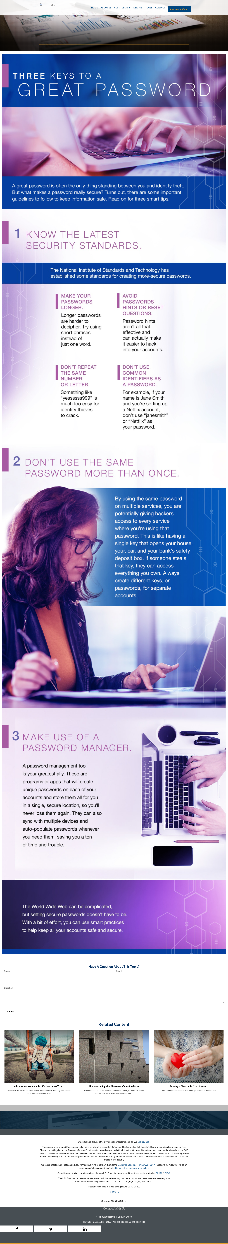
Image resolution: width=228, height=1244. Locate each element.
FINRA (159, 1173)
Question (8, 987)
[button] (106, 8)
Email (119, 971)
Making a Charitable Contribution (188, 1086)
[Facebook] (16, 1229)
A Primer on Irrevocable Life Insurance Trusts (39, 1086)
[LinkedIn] (84, 1229)
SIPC (167, 1173)
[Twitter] (50, 1229)
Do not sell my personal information (131, 1167)
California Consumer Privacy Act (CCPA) (137, 1164)
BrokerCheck (144, 1141)
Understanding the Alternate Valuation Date (114, 1086)
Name (7, 971)
